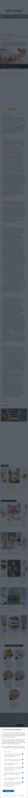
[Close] (25, 730)
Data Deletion (6, 795)
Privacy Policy (21, 795)
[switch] (23, 754)
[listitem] (14, 751)
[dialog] (14, 762)
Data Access (14, 795)
